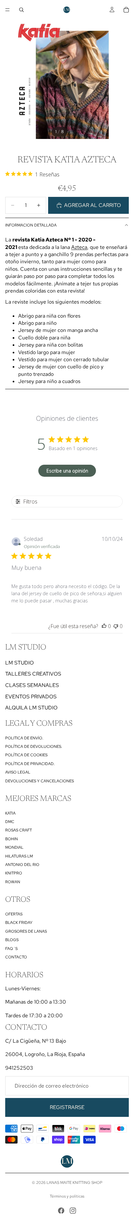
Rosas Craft (18, 830)
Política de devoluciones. (33, 746)
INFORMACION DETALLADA (31, 225)
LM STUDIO (19, 662)
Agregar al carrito (92, 205)
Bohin (11, 839)
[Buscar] (21, 10)
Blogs (12, 939)
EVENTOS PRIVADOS (31, 696)
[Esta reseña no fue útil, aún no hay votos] (116, 626)
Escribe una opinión (67, 471)
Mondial (14, 847)
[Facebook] (61, 1210)
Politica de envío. (24, 738)
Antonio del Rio (22, 864)
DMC (9, 821)
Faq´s (11, 948)
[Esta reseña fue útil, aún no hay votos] (104, 626)
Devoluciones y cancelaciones (39, 781)
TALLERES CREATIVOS (33, 673)
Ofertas (13, 914)
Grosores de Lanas (26, 931)
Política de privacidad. (30, 763)
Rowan (12, 882)
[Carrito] (126, 10)
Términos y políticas (67, 1196)
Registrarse (67, 1107)
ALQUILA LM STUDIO (31, 707)
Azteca (79, 247)
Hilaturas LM (19, 856)
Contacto (16, 957)
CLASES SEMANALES (32, 685)
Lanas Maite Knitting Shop (74, 1182)
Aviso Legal (17, 772)
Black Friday (19, 922)
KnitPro (13, 873)
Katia (10, 813)
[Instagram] (73, 1210)
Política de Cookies (26, 755)
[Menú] (7, 9)
